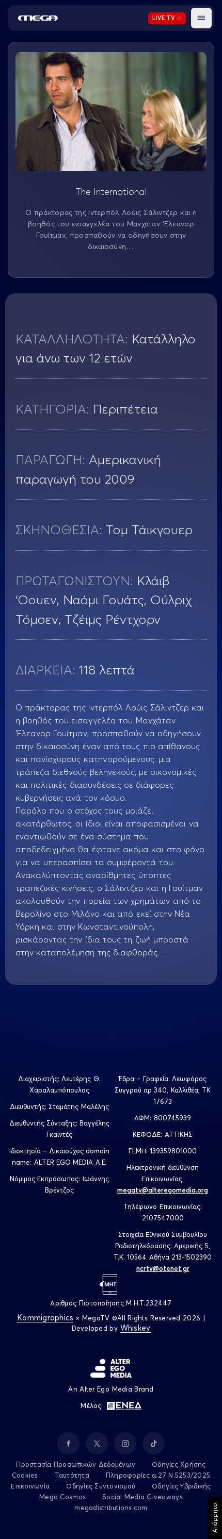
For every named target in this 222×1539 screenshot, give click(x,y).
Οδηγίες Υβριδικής (181, 1486)
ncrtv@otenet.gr (162, 1268)
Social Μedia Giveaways (142, 1497)
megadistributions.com (110, 1507)
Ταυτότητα (72, 1475)
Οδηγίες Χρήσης (179, 1464)
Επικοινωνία (30, 1486)
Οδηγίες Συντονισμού (100, 1486)
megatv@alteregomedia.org (162, 1190)
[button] (201, 18)
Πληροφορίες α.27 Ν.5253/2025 (158, 1475)
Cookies (25, 1475)
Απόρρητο (214, 1518)
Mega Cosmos (62, 1497)
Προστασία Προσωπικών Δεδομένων (75, 1464)
